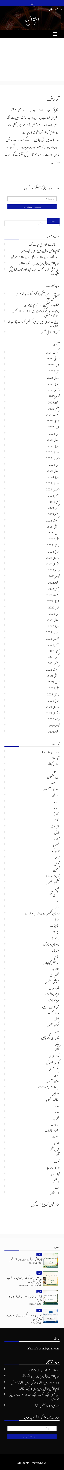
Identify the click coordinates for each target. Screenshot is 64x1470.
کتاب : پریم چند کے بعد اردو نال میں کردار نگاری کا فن (25, 1316)
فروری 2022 (53, 631)
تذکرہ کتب (54, 850)
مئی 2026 (54, 370)
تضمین (56, 869)
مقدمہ (57, 1111)
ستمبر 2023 (54, 513)
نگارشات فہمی (53, 1167)
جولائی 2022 (53, 600)
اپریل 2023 (53, 544)
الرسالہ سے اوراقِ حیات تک (44, 244)
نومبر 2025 (54, 395)
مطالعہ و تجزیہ (53, 1099)
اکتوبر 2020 (54, 730)
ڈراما (57, 918)
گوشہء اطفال (53, 1061)
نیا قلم (56, 1179)
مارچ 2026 (54, 383)
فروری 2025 (53, 451)
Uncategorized (51, 751)
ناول (57, 1142)
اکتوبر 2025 (54, 401)
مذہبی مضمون (53, 1080)
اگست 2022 (53, 594)
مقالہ (57, 1105)
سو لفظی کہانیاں (51, 962)
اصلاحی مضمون (51, 788)
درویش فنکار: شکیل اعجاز (47, 1404)
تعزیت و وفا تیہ (52, 875)
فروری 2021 (53, 706)
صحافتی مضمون (52, 981)
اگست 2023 (53, 519)
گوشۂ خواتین (54, 1055)
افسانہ (57, 800)
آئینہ (58, 331)
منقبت (55, 1136)
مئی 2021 (54, 687)
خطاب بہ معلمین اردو (49, 304)
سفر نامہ (56, 950)
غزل (57, 1018)
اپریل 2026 (53, 376)
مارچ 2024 (54, 476)
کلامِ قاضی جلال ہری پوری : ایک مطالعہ (39, 262)
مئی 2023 (54, 538)
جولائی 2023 (53, 525)
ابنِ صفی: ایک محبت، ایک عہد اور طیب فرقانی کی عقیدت (34, 271)
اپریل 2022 (53, 619)
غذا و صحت (53, 1012)
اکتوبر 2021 (54, 656)
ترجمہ (57, 856)
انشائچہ (56, 813)
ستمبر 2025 (54, 407)
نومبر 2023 (54, 501)
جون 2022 (54, 606)
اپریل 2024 (53, 470)
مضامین (56, 1092)
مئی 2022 (54, 612)
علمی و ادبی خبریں (51, 1005)
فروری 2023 (53, 557)
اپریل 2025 (53, 439)
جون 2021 (54, 681)
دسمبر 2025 (54, 389)
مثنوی (57, 1074)
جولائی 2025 (53, 420)
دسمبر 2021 (54, 644)
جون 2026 (54, 364)
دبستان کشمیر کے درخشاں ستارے (42, 912)
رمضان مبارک (51, 943)
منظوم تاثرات (52, 1130)
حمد (58, 900)
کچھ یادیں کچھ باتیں (50, 1036)
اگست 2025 (53, 414)
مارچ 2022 (54, 625)
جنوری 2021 (53, 712)
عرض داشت (52, 993)
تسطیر (57, 863)
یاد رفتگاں (55, 1192)
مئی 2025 (54, 432)
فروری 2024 (53, 482)
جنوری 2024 (53, 488)
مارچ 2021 (54, 699)
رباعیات (55, 925)
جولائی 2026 (53, 358)
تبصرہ (57, 838)
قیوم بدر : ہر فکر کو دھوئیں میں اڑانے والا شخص (36, 310)
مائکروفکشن (54, 1068)
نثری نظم (55, 1148)
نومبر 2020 (54, 724)
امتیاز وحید (55, 325)
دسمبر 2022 (54, 569)
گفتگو (57, 1049)
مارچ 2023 (54, 550)
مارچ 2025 (54, 445)
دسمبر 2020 (54, 718)
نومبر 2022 (54, 575)
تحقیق (56, 844)
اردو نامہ (55, 782)
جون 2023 (54, 532)
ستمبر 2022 (54, 588)
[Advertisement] (32, 59)
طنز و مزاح (54, 987)
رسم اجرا (55, 937)
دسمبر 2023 (54, 494)
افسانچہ (56, 794)
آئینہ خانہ (55, 757)
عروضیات (54, 999)
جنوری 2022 (53, 637)
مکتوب (56, 1117)
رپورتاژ (56, 931)
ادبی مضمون (53, 776)
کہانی (57, 1043)
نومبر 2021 (54, 650)
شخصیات (55, 974)
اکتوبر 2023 (54, 507)
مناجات (55, 1123)
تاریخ (57, 831)
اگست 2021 (53, 668)
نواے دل (54, 1173)
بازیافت (55, 825)
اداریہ (57, 769)
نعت (57, 1161)
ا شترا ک (32, 18)
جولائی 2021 (53, 675)
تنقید (57, 887)
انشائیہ (56, 819)
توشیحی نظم (54, 894)
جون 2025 (54, 426)
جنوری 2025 (53, 457)
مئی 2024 (54, 463)
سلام (57, 956)
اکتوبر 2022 (54, 581)
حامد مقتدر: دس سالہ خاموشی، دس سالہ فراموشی (35, 256)
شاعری (56, 968)
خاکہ (57, 906)
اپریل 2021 (53, 693)
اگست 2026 (53, 352)
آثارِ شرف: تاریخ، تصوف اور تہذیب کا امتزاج (25, 1298)
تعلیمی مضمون (53, 881)
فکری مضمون (53, 1024)
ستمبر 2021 (54, 662)
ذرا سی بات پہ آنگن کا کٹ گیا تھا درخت (39, 293)
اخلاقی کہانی (54, 763)
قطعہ (57, 1030)
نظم (58, 1155)
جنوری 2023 (53, 563)
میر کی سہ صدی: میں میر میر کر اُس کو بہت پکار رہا (35, 321)
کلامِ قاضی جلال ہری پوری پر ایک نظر (40, 250)
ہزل (57, 1186)
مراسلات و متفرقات (49, 1086)
